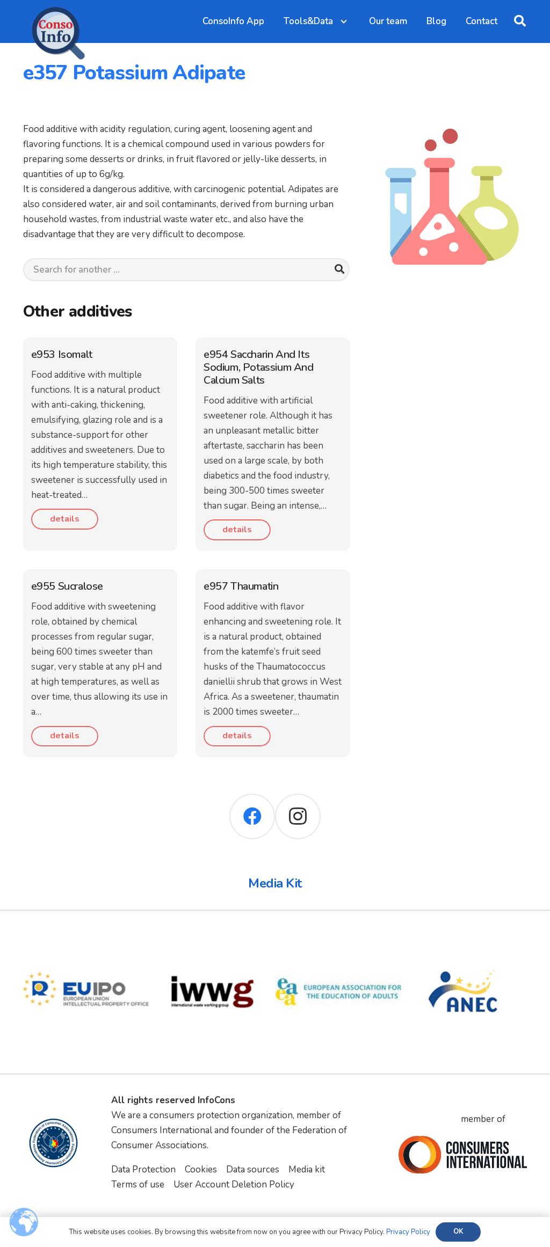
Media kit (306, 1169)
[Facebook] (252, 816)
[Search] (339, 269)
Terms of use (137, 1184)
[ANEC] (464, 936)
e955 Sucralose (67, 586)
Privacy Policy (408, 1232)
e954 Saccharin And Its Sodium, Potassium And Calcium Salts (259, 367)
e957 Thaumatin (241, 586)
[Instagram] (298, 816)
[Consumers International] (462, 1154)
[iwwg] (212, 936)
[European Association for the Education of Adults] (339, 936)
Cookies (201, 1169)
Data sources (252, 1169)
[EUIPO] (86, 936)
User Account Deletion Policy (233, 1184)
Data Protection (143, 1169)
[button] (520, 21)
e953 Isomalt (61, 354)
